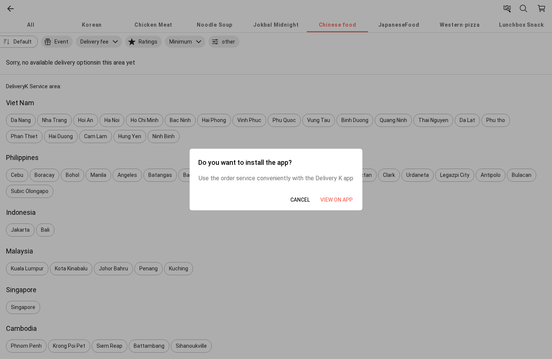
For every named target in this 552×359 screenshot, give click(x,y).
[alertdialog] (276, 179)
